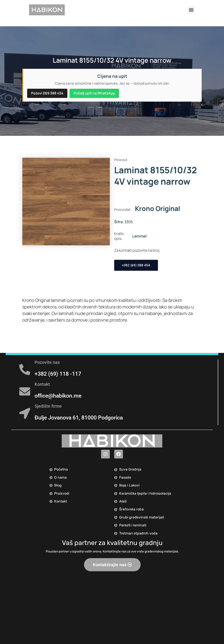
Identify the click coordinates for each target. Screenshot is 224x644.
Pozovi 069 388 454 (47, 93)
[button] (191, 10)
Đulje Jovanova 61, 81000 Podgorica (79, 417)
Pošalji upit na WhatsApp (94, 93)
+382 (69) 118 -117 (58, 374)
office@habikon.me (58, 396)
